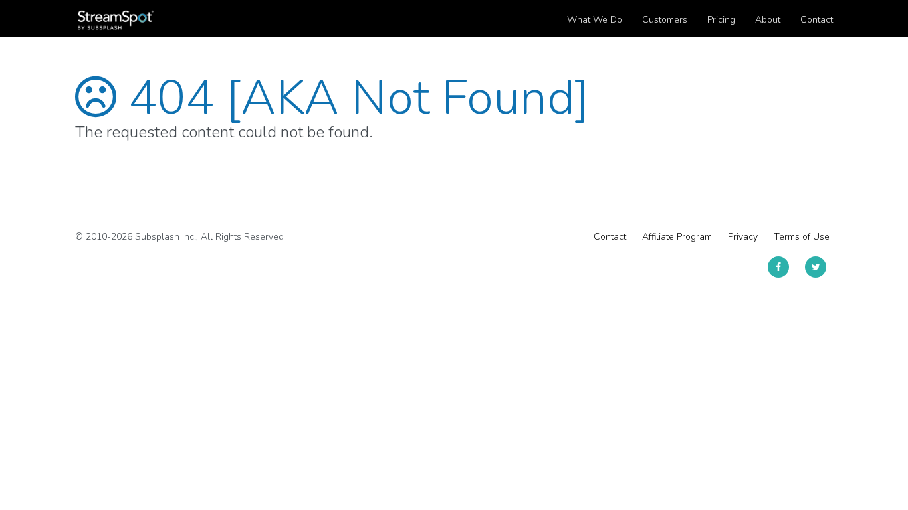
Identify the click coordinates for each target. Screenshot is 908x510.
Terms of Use (802, 236)
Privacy (743, 236)
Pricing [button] (721, 19)
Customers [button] (664, 19)
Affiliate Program (677, 236)
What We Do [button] (594, 19)
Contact (610, 236)
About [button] (767, 19)
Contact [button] (816, 19)
